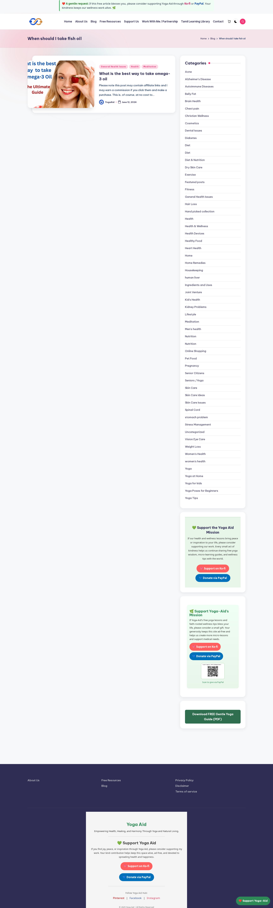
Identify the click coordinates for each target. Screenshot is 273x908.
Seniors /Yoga (194, 380)
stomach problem (196, 417)
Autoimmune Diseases (199, 86)
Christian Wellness (197, 116)
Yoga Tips (191, 498)
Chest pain (192, 108)
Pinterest (118, 898)
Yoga (188, 468)
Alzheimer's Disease (198, 79)
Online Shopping (195, 351)
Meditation (149, 66)
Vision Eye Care (195, 439)
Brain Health (193, 101)
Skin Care (191, 388)
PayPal (198, 3)
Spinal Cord (192, 410)
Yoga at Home (194, 476)
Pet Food (191, 358)
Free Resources (111, 780)
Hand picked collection (199, 211)
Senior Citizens (194, 373)
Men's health (193, 329)
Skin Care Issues (195, 402)
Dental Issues (193, 130)
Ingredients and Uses (198, 285)
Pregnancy (192, 365)
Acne (188, 71)
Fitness (189, 189)
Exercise (190, 174)
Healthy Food (193, 241)
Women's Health (195, 454)
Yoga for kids (193, 483)
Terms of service (186, 791)
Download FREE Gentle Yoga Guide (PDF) (212, 716)
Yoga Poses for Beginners (201, 490)
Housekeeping (194, 270)
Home (188, 255)
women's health (195, 461)
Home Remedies (195, 263)
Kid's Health (192, 299)
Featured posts (195, 182)
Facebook (136, 898)
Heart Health (193, 248)
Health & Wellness (196, 226)
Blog (104, 786)
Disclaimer (182, 786)
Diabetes (191, 138)
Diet (187, 145)
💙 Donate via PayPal (213, 578)
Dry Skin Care (193, 167)
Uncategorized (194, 432)
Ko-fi (187, 3)
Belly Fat (190, 94)
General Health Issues (113, 66)
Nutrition (190, 336)
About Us (33, 780)
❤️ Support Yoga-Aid (253, 900)
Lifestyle (190, 314)
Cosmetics (192, 123)
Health (135, 66)
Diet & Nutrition (195, 160)
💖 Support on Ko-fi (213, 568)
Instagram (153, 898)
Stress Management (198, 424)
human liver (192, 277)
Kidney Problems (195, 307)
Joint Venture (193, 292)
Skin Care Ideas (195, 395)
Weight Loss (193, 446)
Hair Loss (191, 204)
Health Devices (194, 233)
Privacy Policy (184, 780)
